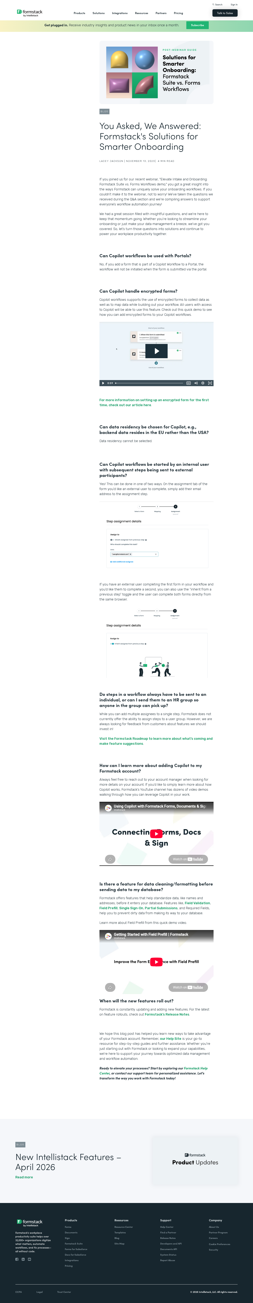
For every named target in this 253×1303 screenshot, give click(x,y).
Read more (24, 1177)
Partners (161, 13)
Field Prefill (108, 908)
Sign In (234, 4)
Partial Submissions (161, 908)
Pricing (178, 13)
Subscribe (197, 25)
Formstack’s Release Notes (167, 1014)
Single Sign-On (131, 908)
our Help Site (170, 1039)
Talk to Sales (225, 13)
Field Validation (197, 903)
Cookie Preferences (219, 1244)
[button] (79, 13)
